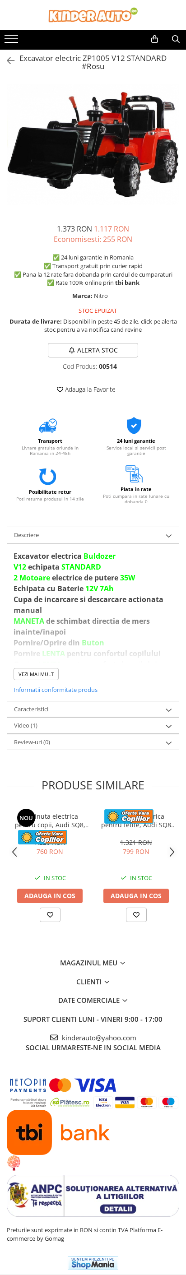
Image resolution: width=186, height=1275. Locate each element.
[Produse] (12, 41)
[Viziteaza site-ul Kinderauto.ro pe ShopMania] (93, 1263)
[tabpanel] (93, 144)
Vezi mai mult (36, 674)
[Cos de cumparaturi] (154, 39)
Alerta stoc (97, 350)
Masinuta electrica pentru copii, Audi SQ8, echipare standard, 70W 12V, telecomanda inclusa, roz (50, 820)
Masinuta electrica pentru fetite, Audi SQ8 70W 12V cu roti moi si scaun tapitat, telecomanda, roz (136, 820)
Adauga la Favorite (89, 389)
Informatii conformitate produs (56, 690)
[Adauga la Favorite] (50, 915)
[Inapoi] (7, 61)
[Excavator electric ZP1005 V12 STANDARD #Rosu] (93, 144)
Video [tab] (25, 725)
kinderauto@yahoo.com (98, 1037)
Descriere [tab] (26, 535)
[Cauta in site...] (176, 39)
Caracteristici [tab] (31, 709)
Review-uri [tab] (32, 742)
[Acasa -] (93, 15)
